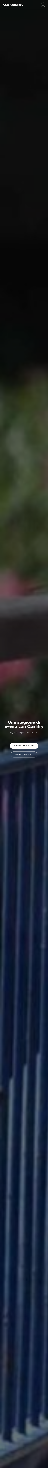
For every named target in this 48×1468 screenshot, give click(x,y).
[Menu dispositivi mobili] (43, 5)
